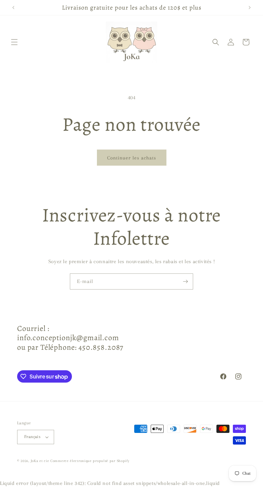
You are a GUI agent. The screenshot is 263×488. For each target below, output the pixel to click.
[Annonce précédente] (13, 7)
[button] (14, 42)
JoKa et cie (40, 461)
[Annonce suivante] (249, 7)
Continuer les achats (131, 157)
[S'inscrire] (185, 281)
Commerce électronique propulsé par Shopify (89, 461)
